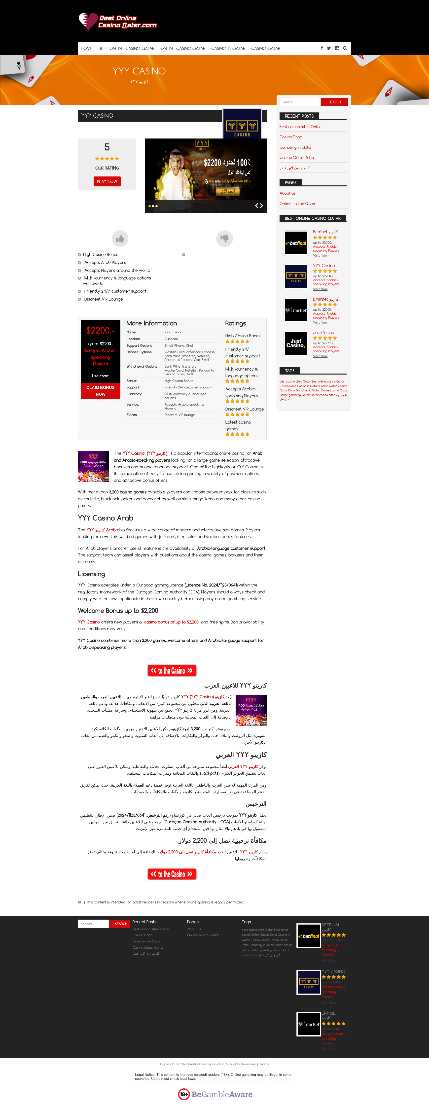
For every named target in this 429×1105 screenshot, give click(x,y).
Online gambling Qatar (295, 395)
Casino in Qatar (307, 386)
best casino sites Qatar (295, 381)
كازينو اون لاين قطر (295, 167)
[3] (156, 206)
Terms (264, 1064)
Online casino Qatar (298, 203)
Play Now (107, 181)
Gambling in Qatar (296, 147)
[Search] (345, 48)
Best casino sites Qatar (300, 126)
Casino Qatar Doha (297, 157)
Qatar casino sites (323, 395)
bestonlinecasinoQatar (206, 1064)
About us (288, 193)
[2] (153, 206)
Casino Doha (291, 136)
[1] (149, 206)
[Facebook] (322, 48)
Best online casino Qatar (328, 381)
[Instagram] (337, 48)
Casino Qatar (328, 386)
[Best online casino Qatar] (117, 32)
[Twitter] (329, 48)
